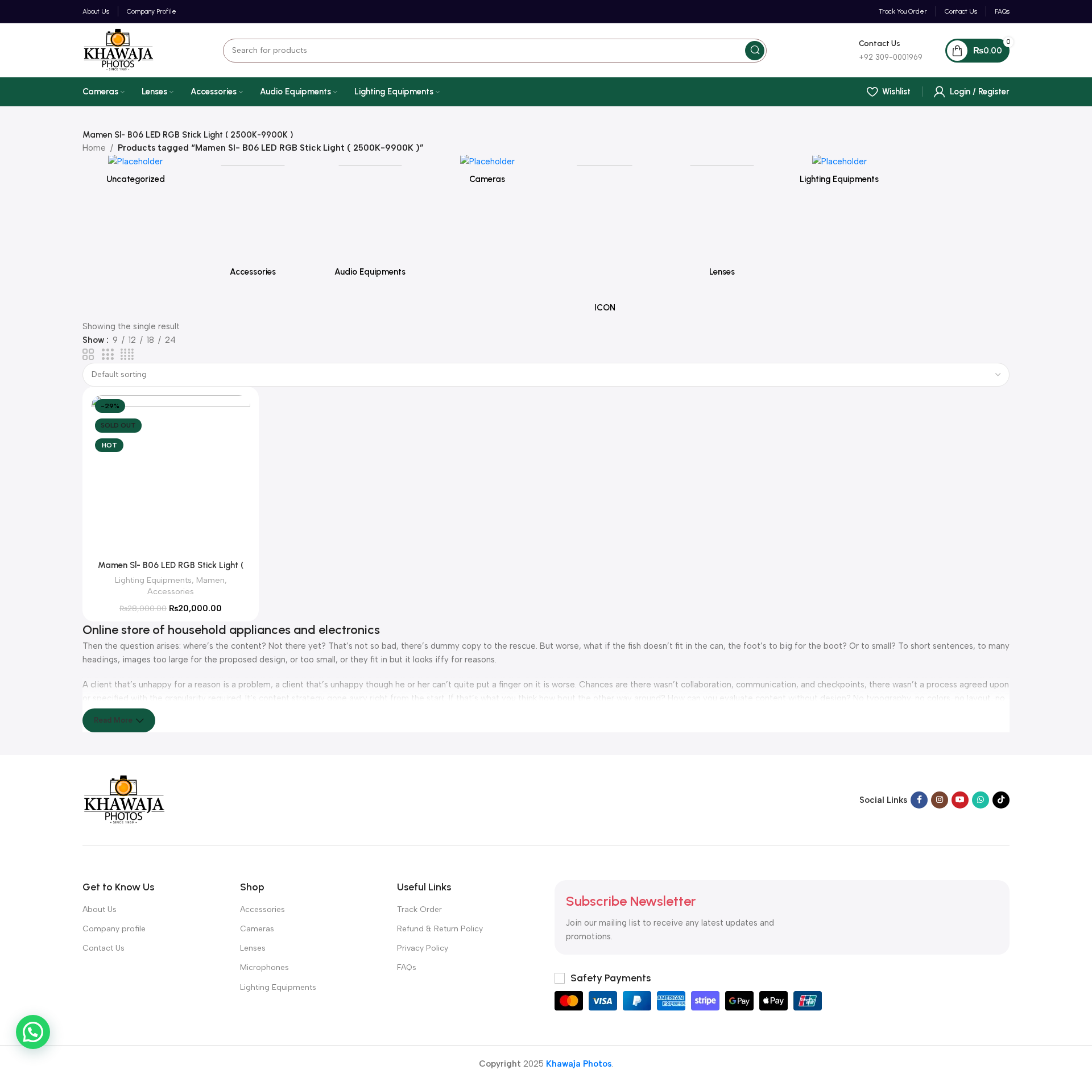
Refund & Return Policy (440, 929)
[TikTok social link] (1001, 800)
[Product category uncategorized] (135, 173)
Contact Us (103, 948)
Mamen (210, 580)
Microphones (264, 967)
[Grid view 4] (127, 355)
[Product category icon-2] (604, 237)
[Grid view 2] (88, 355)
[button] (33, 1032)
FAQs (406, 967)
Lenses (253, 948)
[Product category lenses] (722, 219)
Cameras (257, 929)
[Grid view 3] (107, 355)
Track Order (419, 909)
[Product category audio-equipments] (370, 219)
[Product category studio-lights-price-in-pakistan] (839, 173)
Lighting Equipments (153, 580)
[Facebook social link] (919, 800)
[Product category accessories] (252, 219)
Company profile (114, 929)
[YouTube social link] (960, 800)
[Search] (754, 50)
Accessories (170, 591)
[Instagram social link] (939, 800)
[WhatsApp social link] (980, 800)
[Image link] (124, 799)
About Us (99, 909)
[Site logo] (118, 49)
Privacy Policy (422, 948)
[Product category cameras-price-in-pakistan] (487, 173)
